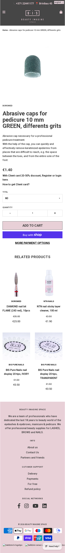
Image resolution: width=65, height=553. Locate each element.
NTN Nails (49, 301)
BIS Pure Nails (16, 364)
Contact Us (32, 452)
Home (5, 30)
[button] (59, 2)
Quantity (7, 207)
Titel (5, 192)
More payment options (32, 243)
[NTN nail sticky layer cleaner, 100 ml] (48, 283)
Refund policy (33, 489)
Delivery (32, 473)
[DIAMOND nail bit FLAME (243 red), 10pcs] (16, 283)
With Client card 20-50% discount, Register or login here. (32, 177)
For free (32, 484)
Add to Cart (32, 225)
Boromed (16, 301)
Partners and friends (32, 457)
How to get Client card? (16, 184)
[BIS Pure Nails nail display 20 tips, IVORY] (16, 346)
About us (32, 447)
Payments (32, 478)
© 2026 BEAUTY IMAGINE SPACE (32, 524)
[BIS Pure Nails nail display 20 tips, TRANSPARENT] (48, 346)
